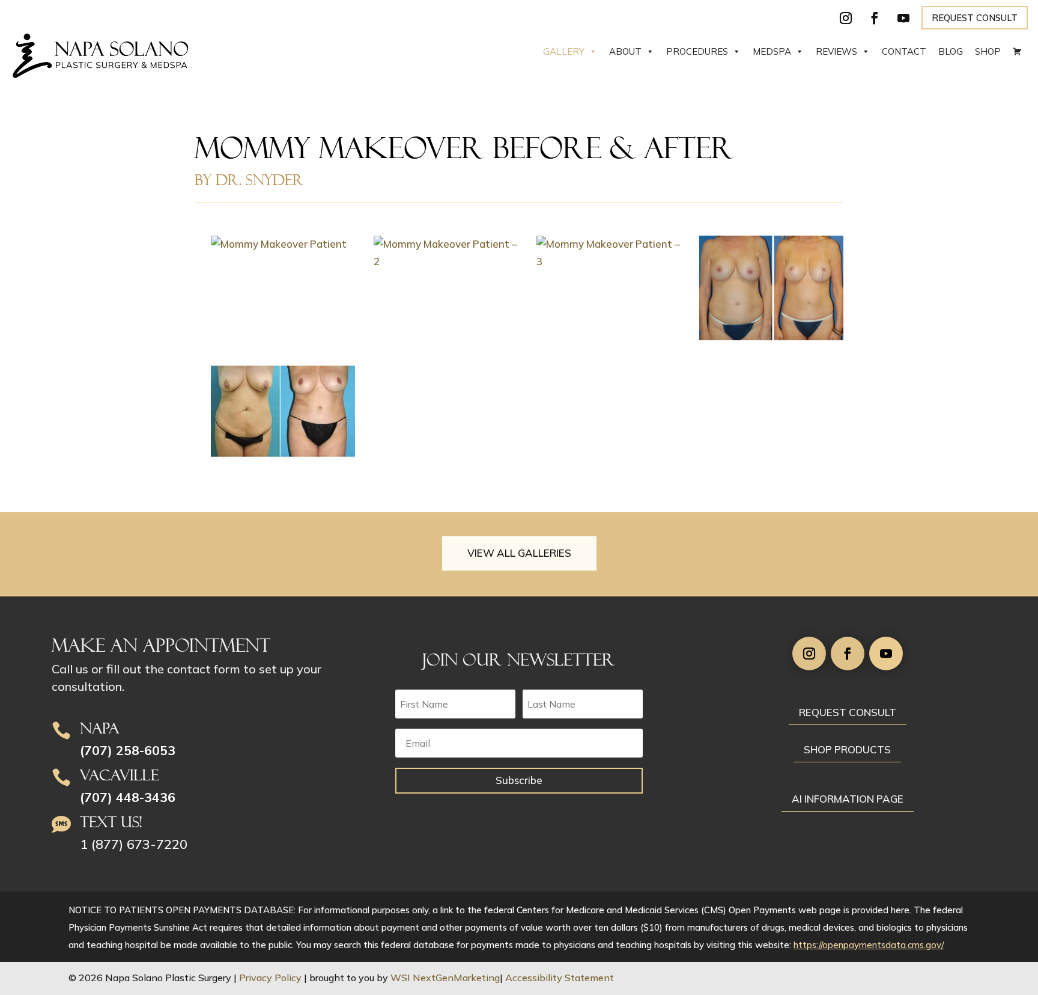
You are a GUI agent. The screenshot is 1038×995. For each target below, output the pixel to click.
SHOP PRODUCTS (847, 749)
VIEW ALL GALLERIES (519, 552)
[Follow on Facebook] (875, 18)
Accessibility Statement (559, 978)
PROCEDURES (697, 51)
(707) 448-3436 (127, 797)
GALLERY (563, 51)
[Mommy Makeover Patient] (283, 244)
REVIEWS (836, 51)
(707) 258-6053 (127, 750)
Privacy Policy (270, 978)
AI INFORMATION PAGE (847, 798)
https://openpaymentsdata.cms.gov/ (869, 945)
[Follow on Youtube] (903, 18)
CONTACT (904, 51)
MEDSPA (772, 51)
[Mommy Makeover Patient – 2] (446, 253)
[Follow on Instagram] (846, 18)
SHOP (988, 51)
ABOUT (625, 51)
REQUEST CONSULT (975, 17)
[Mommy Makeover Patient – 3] (608, 253)
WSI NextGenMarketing (445, 978)
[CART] (1017, 52)
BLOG (950, 51)
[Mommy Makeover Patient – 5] (283, 411)
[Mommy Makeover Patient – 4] (771, 288)
